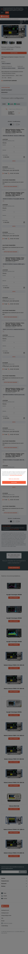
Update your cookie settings (14, 478)
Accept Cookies (14, 482)
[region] (14, 477)
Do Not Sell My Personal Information (16, 475)
